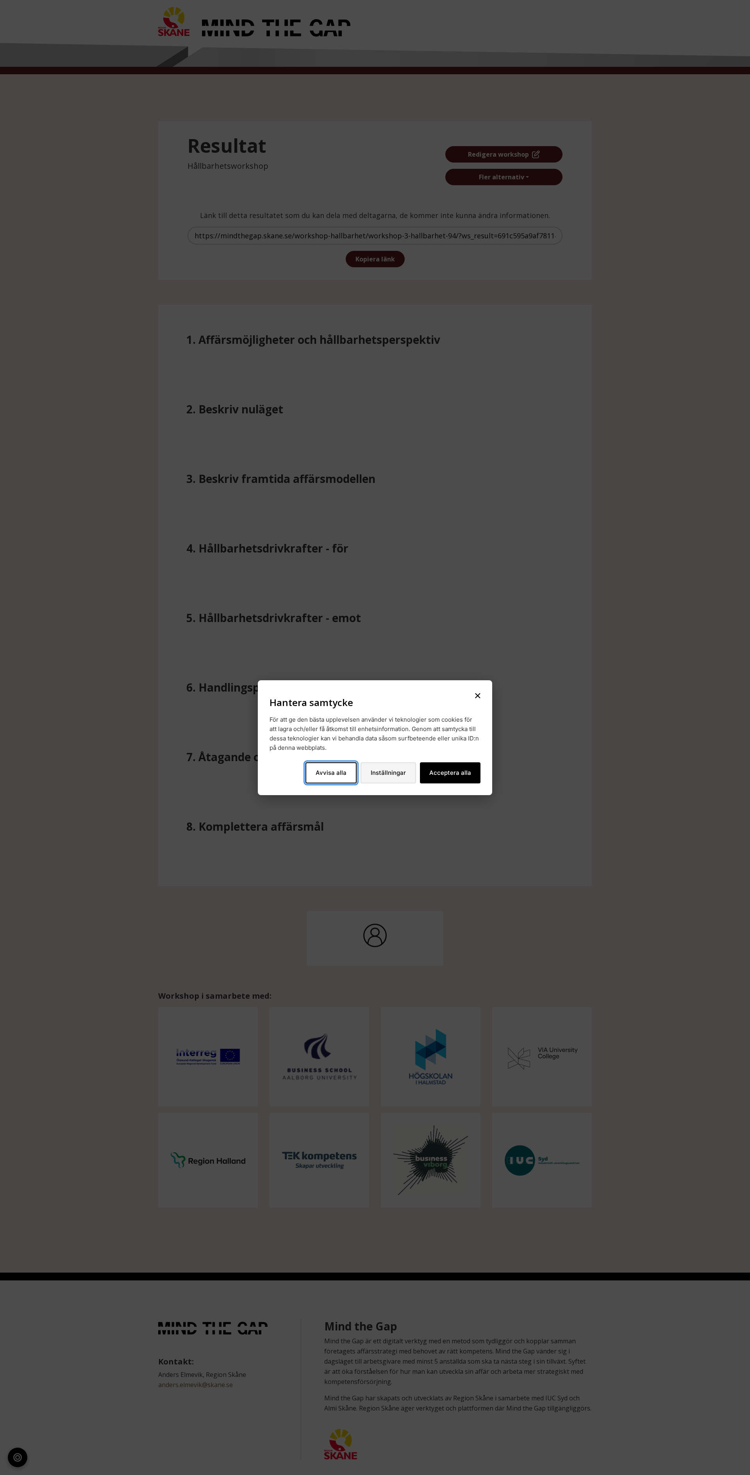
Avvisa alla (331, 772)
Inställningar (388, 772)
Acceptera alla (450, 772)
